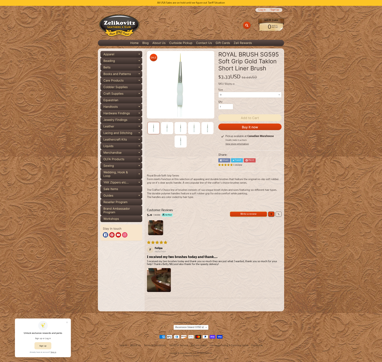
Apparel (122, 55)
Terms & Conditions (155, 345)
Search (123, 345)
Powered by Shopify (191, 356)
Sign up (275, 10)
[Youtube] (118, 235)
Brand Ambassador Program (116, 210)
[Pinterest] (112, 235)
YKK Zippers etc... (122, 183)
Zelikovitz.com (190, 353)
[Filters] (271, 214)
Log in (262, 10)
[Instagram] (124, 235)
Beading (122, 61)
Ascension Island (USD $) (189, 327)
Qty (220, 101)
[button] (225, 165)
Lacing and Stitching (122, 133)
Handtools (122, 107)
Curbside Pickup (180, 43)
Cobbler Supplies (115, 87)
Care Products (122, 81)
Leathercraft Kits (122, 140)
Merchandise (122, 153)
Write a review (248, 214)
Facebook (257, 345)
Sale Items (110, 189)
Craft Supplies (122, 94)
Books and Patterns (122, 74)
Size (220, 90)
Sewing (122, 166)
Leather (122, 127)
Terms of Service (178, 345)
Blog (145, 43)
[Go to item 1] (155, 227)
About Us (158, 43)
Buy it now (250, 127)
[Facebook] (105, 235)
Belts (122, 68)
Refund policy (199, 345)
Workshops (111, 219)
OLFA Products (122, 159)
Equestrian (110, 100)
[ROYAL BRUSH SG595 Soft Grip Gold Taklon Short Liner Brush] (154, 128)
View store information (237, 144)
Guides (122, 196)
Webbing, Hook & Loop (122, 174)
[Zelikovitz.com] (119, 25)
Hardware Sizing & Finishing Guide (229, 345)
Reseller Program (115, 202)
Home (134, 43)
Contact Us (204, 43)
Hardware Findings (122, 114)
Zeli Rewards (243, 43)
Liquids (122, 146)
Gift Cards (223, 43)
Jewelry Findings (122, 120)
